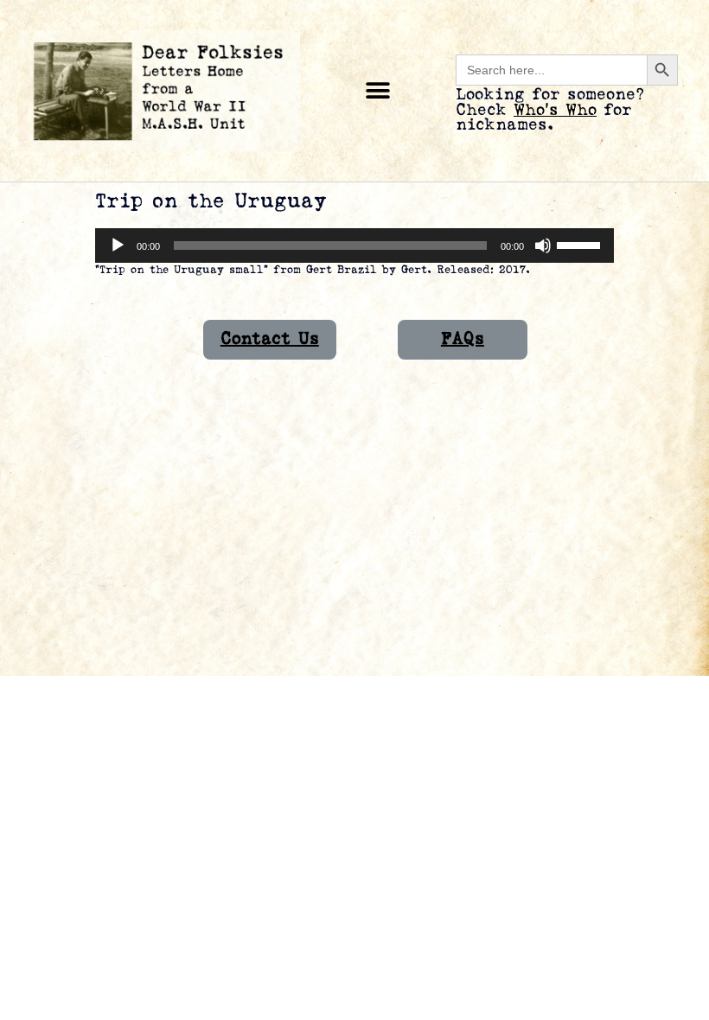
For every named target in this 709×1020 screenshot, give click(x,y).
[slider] (581, 243)
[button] (378, 91)
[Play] (117, 245)
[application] (354, 245)
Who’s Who (555, 110)
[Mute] (543, 245)
